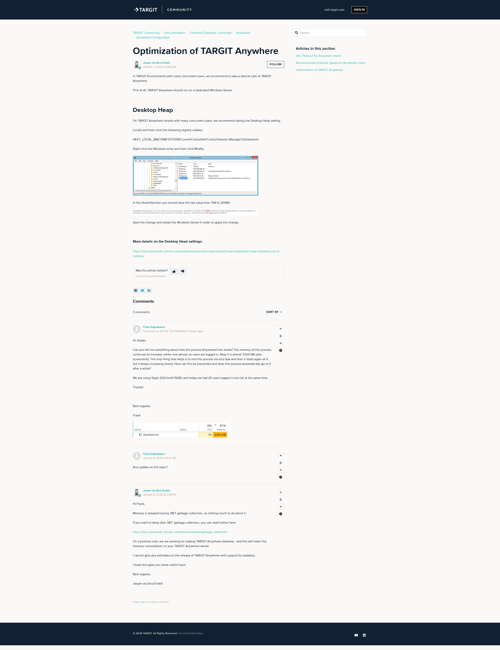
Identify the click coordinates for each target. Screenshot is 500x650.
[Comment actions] (280, 350)
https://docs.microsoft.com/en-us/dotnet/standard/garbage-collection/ (180, 532)
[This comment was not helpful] (280, 343)
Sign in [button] (359, 9)
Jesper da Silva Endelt (156, 63)
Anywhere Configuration (153, 37)
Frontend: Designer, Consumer (211, 32)
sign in (143, 602)
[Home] (163, 10)
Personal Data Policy (190, 633)
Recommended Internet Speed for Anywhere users (330, 62)
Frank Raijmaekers (154, 327)
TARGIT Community (146, 32)
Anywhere (243, 32)
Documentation (174, 32)
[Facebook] (136, 290)
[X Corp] (142, 290)
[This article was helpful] (174, 271)
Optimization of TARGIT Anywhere (319, 69)
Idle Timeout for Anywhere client (318, 55)
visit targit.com (334, 9)
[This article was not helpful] (183, 271)
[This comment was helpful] (280, 329)
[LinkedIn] (149, 290)
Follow (276, 64)
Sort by (272, 312)
